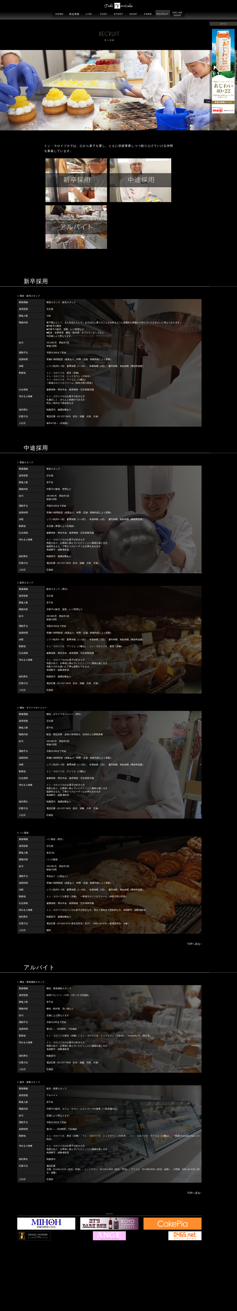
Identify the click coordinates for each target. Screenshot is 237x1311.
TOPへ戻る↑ (194, 944)
